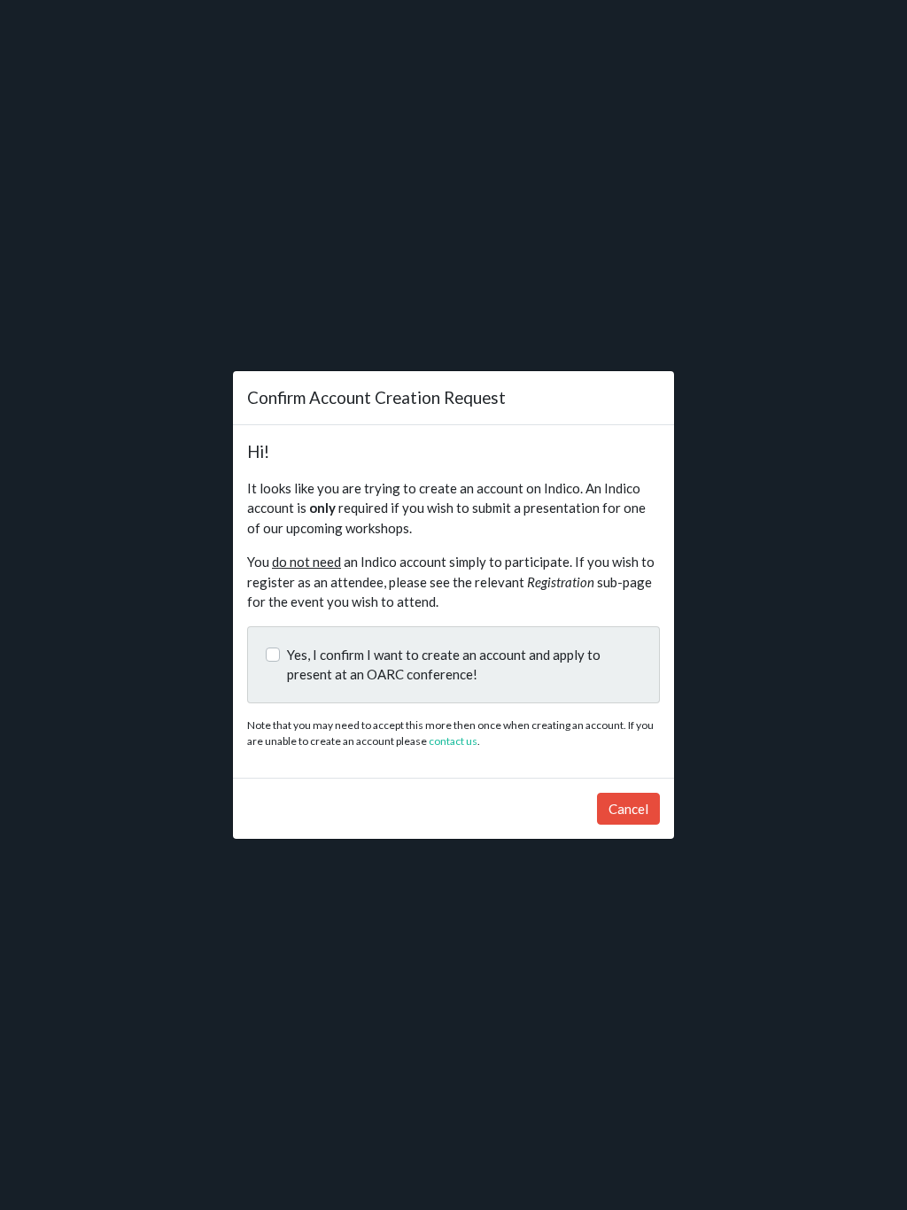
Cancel (628, 809)
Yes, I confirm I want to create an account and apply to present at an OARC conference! (444, 665)
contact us (453, 741)
